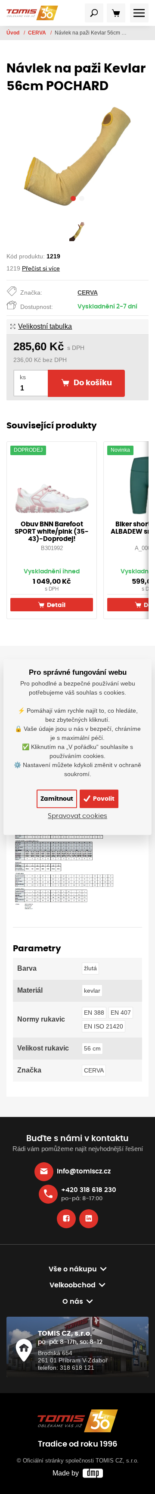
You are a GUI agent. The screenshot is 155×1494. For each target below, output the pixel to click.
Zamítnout (56, 799)
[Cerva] (64, 863)
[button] (73, 199)
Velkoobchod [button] (73, 1285)
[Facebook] (66, 1218)
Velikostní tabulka (45, 326)
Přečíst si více (41, 268)
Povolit (103, 799)
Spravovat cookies (77, 816)
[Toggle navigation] (94, 12)
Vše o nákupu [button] (73, 1269)
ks (23, 377)
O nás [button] (72, 1301)
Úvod (13, 33)
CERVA (37, 33)
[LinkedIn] (88, 1218)
